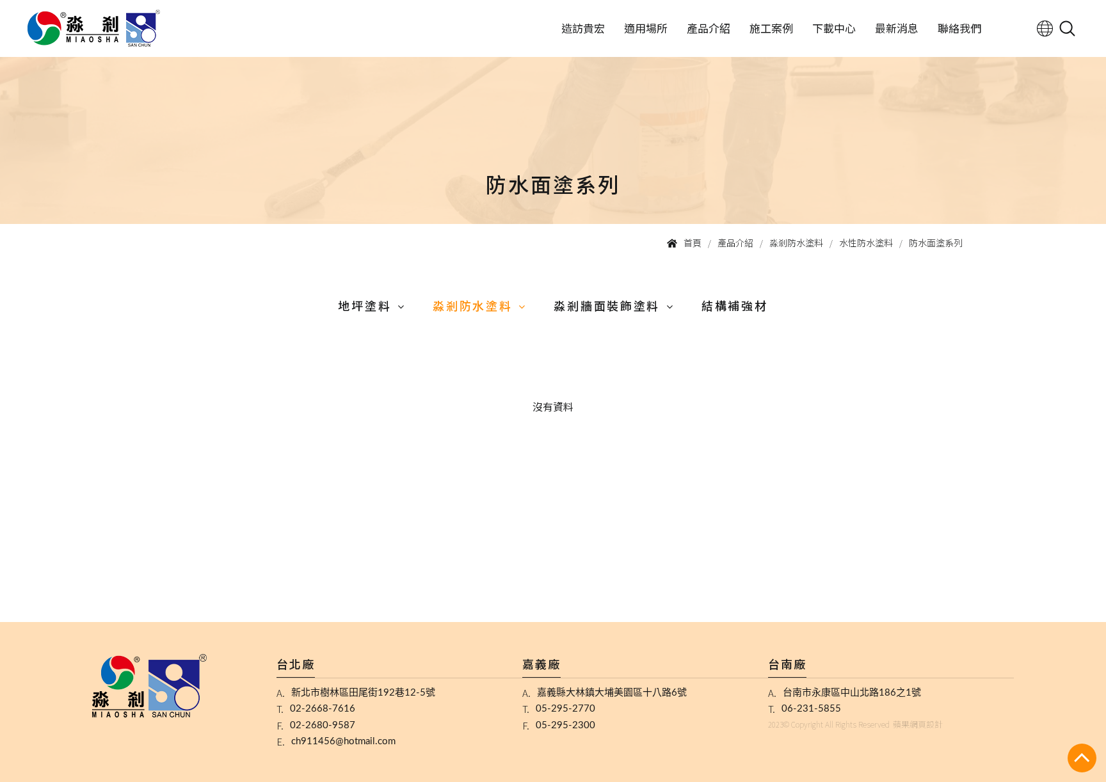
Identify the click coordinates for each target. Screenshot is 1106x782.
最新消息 (896, 28)
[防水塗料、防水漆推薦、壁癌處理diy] (553, 112)
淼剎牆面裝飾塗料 (607, 305)
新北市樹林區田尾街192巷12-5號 (363, 693)
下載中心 (834, 28)
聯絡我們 (959, 28)
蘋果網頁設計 (918, 724)
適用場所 (646, 28)
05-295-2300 (565, 725)
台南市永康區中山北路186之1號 (852, 693)
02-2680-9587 (322, 725)
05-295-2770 (565, 709)
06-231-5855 (811, 709)
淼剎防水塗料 (796, 242)
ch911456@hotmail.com (343, 741)
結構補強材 (734, 305)
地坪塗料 (364, 305)
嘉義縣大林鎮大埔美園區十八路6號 (612, 693)
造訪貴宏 (583, 28)
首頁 (692, 242)
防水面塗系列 (936, 242)
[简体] (1045, 28)
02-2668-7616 (322, 709)
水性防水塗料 (866, 242)
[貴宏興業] (94, 28)
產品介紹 (708, 28)
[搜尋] (1067, 28)
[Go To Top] (1082, 758)
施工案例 (771, 28)
